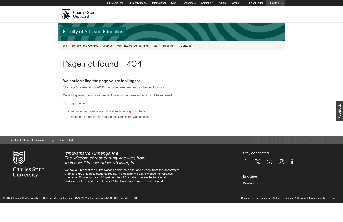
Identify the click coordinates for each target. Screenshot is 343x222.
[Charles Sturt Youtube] (269, 162)
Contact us (250, 183)
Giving (235, 3)
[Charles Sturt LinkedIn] (293, 162)
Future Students (114, 3)
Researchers (189, 3)
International (159, 3)
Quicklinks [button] (273, 3)
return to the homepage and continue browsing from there (108, 111)
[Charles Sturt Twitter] (257, 162)
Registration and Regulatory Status (260, 198)
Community (207, 3)
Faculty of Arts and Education (27, 140)
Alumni (222, 3)
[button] (339, 111)
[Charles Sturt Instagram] (281, 162)
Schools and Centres (84, 45)
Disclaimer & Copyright (295, 198)
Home (64, 45)
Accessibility (318, 198)
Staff (173, 3)
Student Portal (255, 3)
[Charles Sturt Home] (102, 3)
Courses (107, 45)
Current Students (137, 3)
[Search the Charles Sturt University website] (277, 14)
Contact (186, 45)
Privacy (333, 198)
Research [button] (169, 45)
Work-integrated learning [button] (132, 45)
